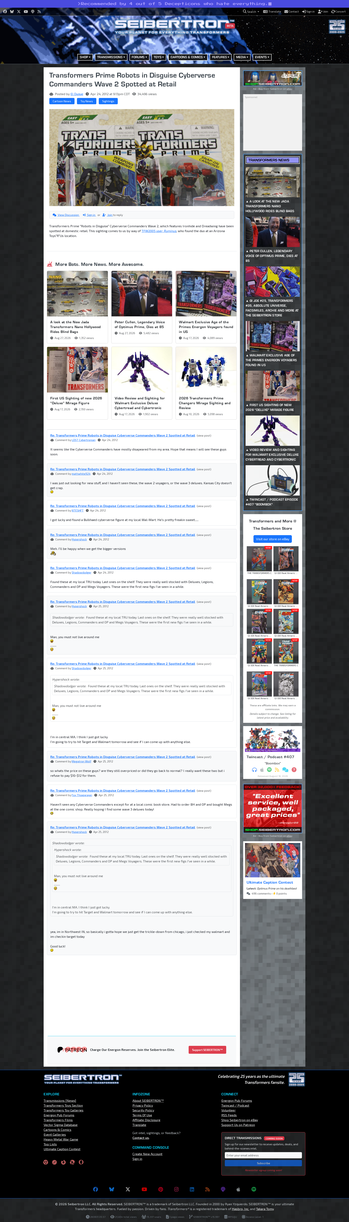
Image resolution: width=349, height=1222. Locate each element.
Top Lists (50, 1144)
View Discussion (68, 215)
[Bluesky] (111, 1189)
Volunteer (228, 1110)
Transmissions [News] (60, 1100)
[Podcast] (223, 1189)
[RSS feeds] (207, 1189)
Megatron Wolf (81, 761)
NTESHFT (78, 510)
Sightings (108, 101)
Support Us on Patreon (238, 1125)
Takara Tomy (265, 1209)
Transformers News (268, 160)
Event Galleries (55, 1134)
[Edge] (72, 1162)
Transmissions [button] (110, 57)
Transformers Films (58, 1120)
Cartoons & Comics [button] (187, 57)
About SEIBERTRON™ (148, 1100)
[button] (251, 12)
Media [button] (241, 57)
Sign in (91, 215)
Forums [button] (138, 57)
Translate (139, 1125)
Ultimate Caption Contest (270, 882)
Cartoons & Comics (57, 1129)
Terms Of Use (142, 1115)
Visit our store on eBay (272, 539)
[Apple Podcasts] (238, 1189)
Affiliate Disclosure (146, 1120)
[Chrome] (45, 1162)
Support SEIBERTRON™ (207, 1049)
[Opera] (81, 1162)
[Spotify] (253, 1189)
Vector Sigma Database (61, 1125)
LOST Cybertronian (84, 440)
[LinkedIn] (192, 1189)
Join (110, 215)
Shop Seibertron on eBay (239, 1120)
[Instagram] (176, 1189)
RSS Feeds (229, 1115)
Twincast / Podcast (235, 1105)
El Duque (76, 94)
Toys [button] (158, 57)
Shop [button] (84, 57)
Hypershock (79, 539)
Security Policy (143, 1110)
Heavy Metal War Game (61, 1139)
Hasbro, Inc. (240, 1209)
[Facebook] (95, 1189)
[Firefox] (63, 1162)
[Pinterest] (160, 1189)
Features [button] (219, 57)
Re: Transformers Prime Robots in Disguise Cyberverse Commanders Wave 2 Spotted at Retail (122, 435)
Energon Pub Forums (59, 1115)
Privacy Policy (142, 1105)
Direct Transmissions (254, 1138)
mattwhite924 (81, 473)
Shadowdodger (81, 572)
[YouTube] (144, 1189)
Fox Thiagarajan (82, 795)
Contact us (140, 1138)
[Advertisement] (23, 127)
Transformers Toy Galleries (63, 1110)
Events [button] (261, 57)
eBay (289, 88)
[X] (128, 1189)
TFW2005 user (159, 231)
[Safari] (54, 1162)
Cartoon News (62, 101)
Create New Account (147, 1154)
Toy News (86, 101)
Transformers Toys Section (63, 1105)
